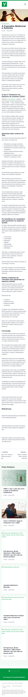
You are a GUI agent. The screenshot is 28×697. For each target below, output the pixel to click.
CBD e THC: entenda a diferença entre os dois (6, 455)
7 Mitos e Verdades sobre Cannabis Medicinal (22, 455)
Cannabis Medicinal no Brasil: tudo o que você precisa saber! (13, 617)
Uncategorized (5, 23)
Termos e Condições (6, 686)
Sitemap (4, 687)
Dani (4, 30)
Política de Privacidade (17, 686)
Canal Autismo (11, 99)
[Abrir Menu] (25, 4)
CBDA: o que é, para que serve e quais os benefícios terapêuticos (13, 490)
